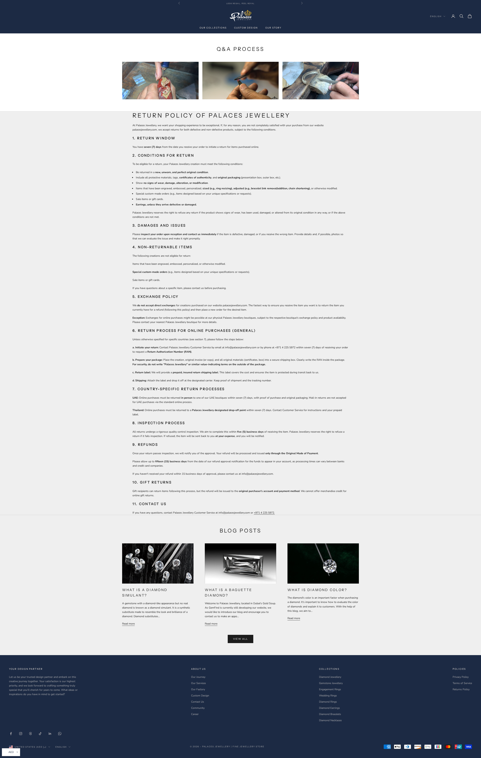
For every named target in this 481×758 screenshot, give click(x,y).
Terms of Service (462, 683)
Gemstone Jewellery (331, 683)
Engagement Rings (330, 689)
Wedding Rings (328, 695)
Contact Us (197, 702)
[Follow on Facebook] (11, 733)
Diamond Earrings (329, 708)
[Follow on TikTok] (40, 733)
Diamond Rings (328, 702)
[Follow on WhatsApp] (60, 733)
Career (195, 714)
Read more (128, 623)
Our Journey (198, 677)
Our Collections (213, 27)
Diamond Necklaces (330, 720)
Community (198, 708)
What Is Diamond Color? (317, 590)
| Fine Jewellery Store (247, 746)
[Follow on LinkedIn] (50, 733)
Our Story (273, 27)
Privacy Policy (461, 677)
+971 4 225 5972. (264, 512)
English (436, 16)
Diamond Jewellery (330, 677)
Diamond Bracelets (330, 714)
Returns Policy (461, 689)
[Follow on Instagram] (21, 733)
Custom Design (246, 27)
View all (240, 639)
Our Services (198, 683)
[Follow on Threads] (30, 733)
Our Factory (198, 689)
